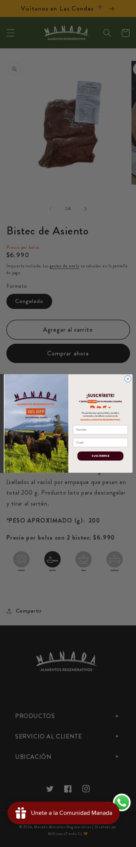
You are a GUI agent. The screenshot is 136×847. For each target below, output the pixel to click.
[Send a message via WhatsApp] (121, 802)
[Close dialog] (128, 378)
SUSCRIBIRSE (100, 456)
